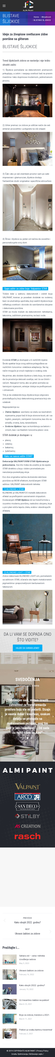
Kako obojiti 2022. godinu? (32, 985)
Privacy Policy (42, 1051)
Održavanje (33, 1054)
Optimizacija (23, 1054)
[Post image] (10, 960)
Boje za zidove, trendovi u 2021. (34, 1015)
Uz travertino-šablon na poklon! (34, 1000)
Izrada (14, 1054)
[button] (2, 716)
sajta (40, 1054)
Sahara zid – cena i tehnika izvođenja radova (32, 957)
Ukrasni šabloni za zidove (31, 970)
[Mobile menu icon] (4, 5)
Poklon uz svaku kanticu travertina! (35, 1029)
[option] (27, 716)
